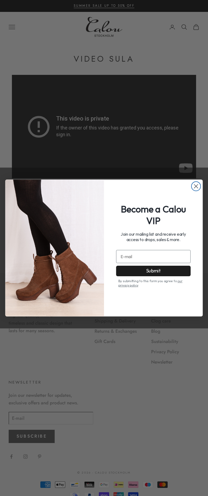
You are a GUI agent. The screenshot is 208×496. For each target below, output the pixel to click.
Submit (153, 271)
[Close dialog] (196, 186)
